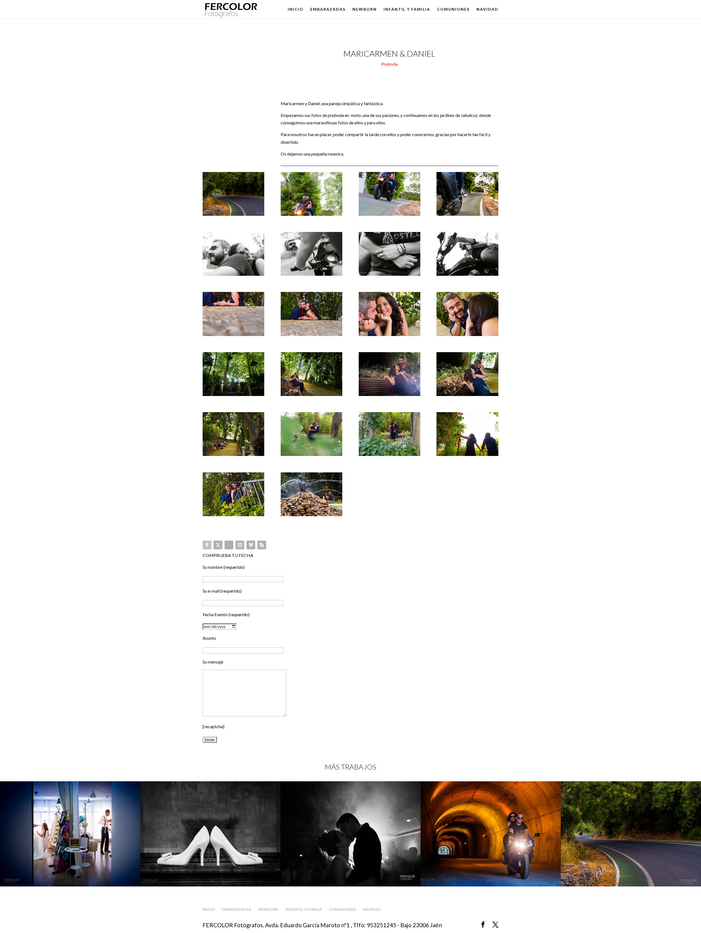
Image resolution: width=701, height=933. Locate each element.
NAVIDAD (487, 9)
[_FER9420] (233, 395)
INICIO (295, 9)
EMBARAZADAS (328, 9)
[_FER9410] (389, 215)
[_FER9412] (233, 275)
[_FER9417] (311, 335)
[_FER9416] (233, 335)
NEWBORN (364, 9)
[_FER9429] (311, 516)
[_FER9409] (311, 215)
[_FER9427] (467, 455)
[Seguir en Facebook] (207, 545)
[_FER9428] (233, 516)
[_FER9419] (467, 335)
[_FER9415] (467, 275)
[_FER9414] (389, 275)
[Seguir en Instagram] (239, 545)
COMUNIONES (453, 9)
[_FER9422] (389, 395)
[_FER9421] (311, 395)
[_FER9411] (467, 215)
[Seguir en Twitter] (218, 545)
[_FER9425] (311, 455)
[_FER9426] (389, 455)
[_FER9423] (467, 395)
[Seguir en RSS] (261, 545)
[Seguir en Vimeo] (250, 545)
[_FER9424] (233, 455)
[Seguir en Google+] (229, 545)
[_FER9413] (311, 275)
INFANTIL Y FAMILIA (407, 9)
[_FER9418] (389, 335)
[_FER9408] (233, 215)
